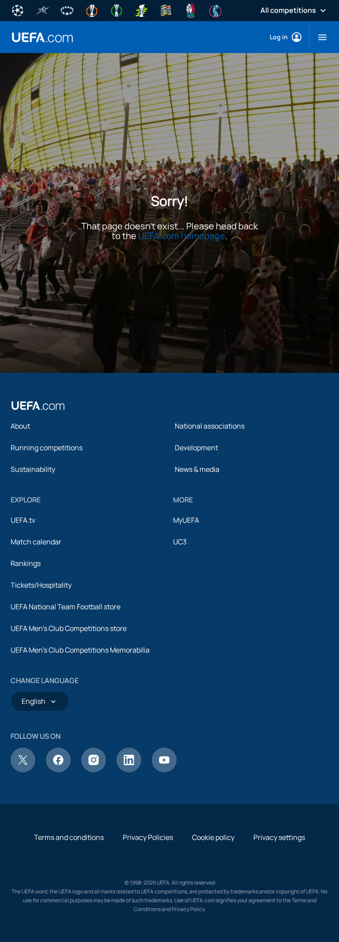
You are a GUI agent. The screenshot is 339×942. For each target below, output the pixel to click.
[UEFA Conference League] (116, 10)
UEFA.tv (23, 520)
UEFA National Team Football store (66, 607)
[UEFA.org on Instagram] (93, 770)
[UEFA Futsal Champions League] (42, 10)
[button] (318, 37)
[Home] (38, 405)
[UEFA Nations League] (166, 10)
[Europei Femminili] (215, 10)
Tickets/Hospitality (41, 585)
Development (196, 447)
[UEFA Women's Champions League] (67, 10)
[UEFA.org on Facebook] (58, 770)
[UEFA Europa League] (92, 10)
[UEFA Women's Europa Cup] (141, 10)
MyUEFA (186, 520)
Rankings (26, 563)
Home (42, 37)
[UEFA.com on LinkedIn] (129, 770)
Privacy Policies (148, 837)
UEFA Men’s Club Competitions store (69, 628)
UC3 (180, 542)
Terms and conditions (69, 837)
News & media (197, 469)
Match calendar (36, 542)
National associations (210, 426)
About (20, 426)
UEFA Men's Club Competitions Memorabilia (80, 650)
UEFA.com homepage (181, 236)
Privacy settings (279, 837)
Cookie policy (213, 837)
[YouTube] (164, 770)
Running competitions (47, 447)
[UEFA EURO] (191, 10)
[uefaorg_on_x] (23, 770)
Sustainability (33, 469)
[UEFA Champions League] (18, 10)
